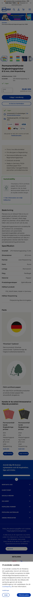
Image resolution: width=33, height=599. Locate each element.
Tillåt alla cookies (24, 595)
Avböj (6, 595)
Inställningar (5, 590)
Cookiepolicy (7, 586)
